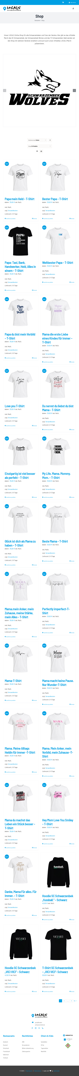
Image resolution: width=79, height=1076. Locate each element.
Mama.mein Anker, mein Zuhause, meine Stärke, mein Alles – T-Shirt (19, 613)
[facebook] (32, 1028)
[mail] (39, 1028)
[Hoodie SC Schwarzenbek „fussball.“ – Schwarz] (58, 872)
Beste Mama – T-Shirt (55, 541)
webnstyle (56, 1071)
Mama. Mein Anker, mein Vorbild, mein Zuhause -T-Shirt (57, 752)
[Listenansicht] (41, 151)
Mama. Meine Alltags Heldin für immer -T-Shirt (20, 750)
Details (35, 218)
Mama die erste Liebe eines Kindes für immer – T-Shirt (57, 338)
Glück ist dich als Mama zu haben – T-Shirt (20, 543)
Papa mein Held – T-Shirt (19, 199)
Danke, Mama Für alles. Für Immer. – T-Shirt (21, 894)
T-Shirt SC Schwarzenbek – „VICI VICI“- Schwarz (57, 970)
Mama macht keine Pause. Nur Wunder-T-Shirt (58, 683)
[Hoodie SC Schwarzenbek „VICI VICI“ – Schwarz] (20, 944)
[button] (4, 90)
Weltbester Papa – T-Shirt (57, 262)
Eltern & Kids (47, 1035)
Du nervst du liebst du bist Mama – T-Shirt (57, 408)
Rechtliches (27, 1035)
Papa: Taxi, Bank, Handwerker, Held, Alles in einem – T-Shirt (20, 266)
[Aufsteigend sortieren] (50, 140)
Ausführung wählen (11, 218)
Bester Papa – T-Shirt (55, 199)
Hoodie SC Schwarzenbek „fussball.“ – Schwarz (57, 898)
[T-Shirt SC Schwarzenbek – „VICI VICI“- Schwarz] (58, 944)
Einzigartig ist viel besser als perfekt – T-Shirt (20, 475)
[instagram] (35, 1028)
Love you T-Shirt (14, 406)
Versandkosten (13, 210)
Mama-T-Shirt (13, 681)
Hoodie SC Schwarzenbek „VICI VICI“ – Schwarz (20, 970)
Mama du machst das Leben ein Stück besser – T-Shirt (20, 824)
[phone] (42, 1028)
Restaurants (9, 1035)
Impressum (29, 1071)
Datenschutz (37, 1071)
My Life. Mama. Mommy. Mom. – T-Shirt (56, 475)
